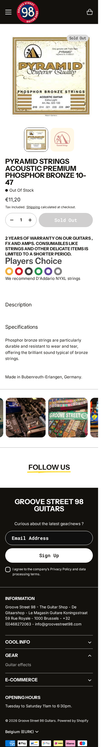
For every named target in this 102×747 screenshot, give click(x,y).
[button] (8, 12)
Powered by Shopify (73, 717)
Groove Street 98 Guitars (37, 717)
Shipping (33, 203)
